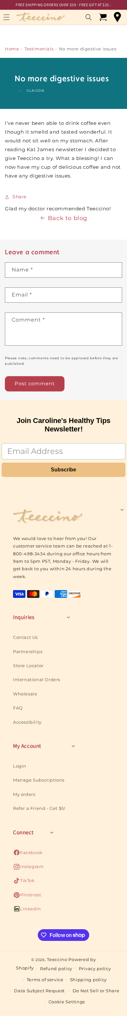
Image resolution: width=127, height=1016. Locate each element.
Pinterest (27, 896)
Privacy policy (95, 968)
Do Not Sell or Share (96, 990)
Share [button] (19, 197)
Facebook (28, 854)
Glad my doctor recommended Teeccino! (58, 208)
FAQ (18, 707)
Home (12, 48)
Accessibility (27, 722)
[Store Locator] (117, 17)
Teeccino (57, 959)
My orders (24, 794)
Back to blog (67, 218)
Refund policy (56, 968)
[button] (88, 17)
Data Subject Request (39, 990)
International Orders (36, 679)
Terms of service (45, 979)
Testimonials (38, 48)
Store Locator (28, 665)
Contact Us (25, 637)
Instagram (28, 868)
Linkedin (27, 910)
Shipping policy (88, 979)
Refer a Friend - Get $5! (39, 808)
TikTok (24, 882)
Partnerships (27, 651)
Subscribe (63, 469)
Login (19, 766)
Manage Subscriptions (38, 780)
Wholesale (25, 693)
